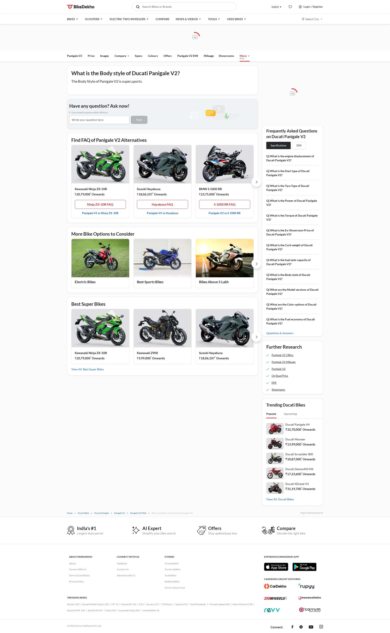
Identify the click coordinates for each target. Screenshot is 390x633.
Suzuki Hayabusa (148, 189)
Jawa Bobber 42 (150, 610)
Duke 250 (111, 610)
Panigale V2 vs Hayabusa (162, 213)
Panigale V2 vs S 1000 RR (224, 213)
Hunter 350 (73, 604)
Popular (271, 413)
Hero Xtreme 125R (243, 604)
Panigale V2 (74, 55)
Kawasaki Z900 (147, 353)
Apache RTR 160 (76, 610)
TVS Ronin (166, 604)
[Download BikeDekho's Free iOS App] (276, 567)
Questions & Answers (279, 333)
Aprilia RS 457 (95, 610)
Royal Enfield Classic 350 (95, 604)
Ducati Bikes (286, 499)
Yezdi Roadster (198, 604)
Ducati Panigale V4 (297, 424)
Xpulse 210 (181, 604)
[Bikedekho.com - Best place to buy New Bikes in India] (80, 6)
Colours (153, 55)
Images (104, 55)
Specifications (278, 145)
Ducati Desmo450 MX (299, 469)
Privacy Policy (76, 581)
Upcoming (290, 413)
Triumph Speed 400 (219, 604)
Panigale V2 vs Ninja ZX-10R (100, 213)
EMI (299, 145)
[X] (301, 627)
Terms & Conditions (79, 575)
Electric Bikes (85, 282)
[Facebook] (292, 627)
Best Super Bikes (93, 369)
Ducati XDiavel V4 (297, 484)
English (275, 6)
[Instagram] (321, 627)
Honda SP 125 (128, 604)
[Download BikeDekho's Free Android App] (304, 567)
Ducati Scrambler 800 (299, 454)
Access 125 (152, 604)
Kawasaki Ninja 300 (129, 610)
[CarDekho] (275, 586)
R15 (141, 604)
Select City (312, 19)
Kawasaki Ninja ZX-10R (91, 189)
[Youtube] (311, 627)
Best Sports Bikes (150, 282)
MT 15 (115, 604)
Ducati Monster (295, 439)
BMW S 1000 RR (210, 189)
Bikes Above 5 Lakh (214, 282)
